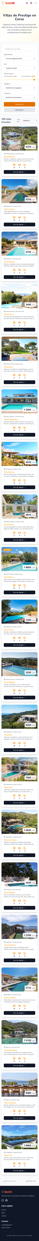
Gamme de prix (9, 74)
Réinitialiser (19, 110)
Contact (4, 1216)
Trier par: (18, 120)
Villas (3, 1213)
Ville (5, 64)
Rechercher (19, 104)
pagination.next (31, 1181)
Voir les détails (18, 172)
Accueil (4, 1210)
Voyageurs (7, 84)
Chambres (7, 93)
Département (8, 54)
